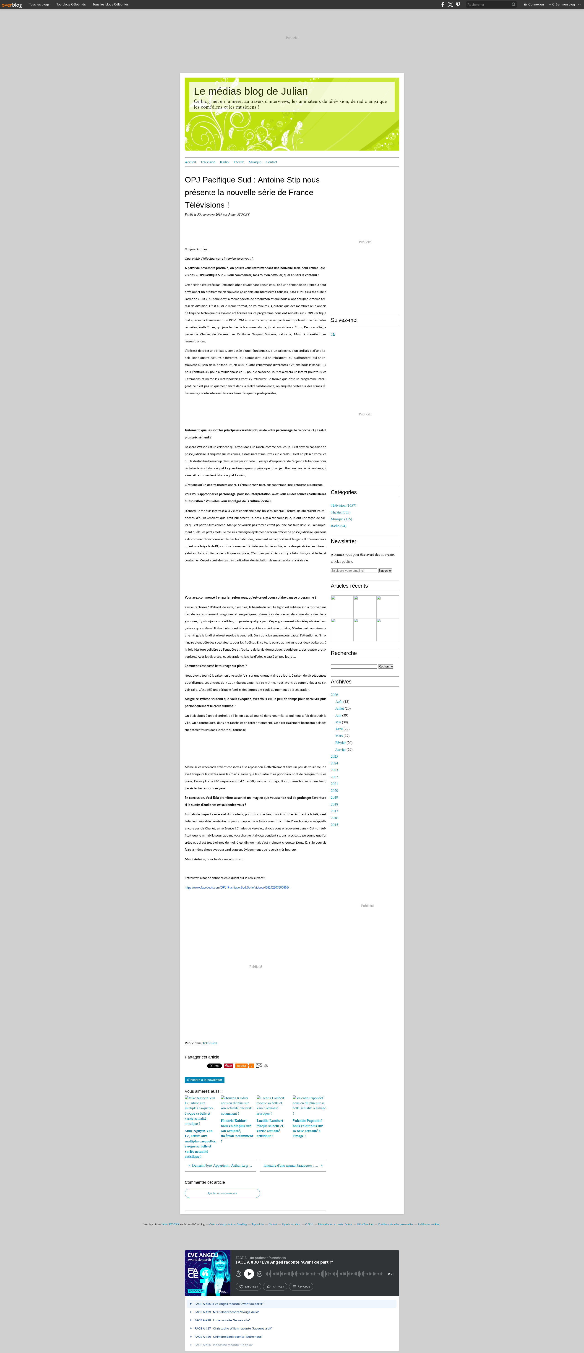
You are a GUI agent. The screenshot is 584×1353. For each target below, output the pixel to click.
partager (278, 1286)
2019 (334, 797)
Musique (255, 161)
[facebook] (443, 4)
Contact (271, 161)
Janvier (340, 749)
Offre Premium (365, 1224)
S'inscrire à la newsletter (204, 1080)
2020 (334, 790)
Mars (339, 735)
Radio (224, 161)
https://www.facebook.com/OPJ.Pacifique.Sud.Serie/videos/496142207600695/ (237, 887)
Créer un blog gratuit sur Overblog (228, 1224)
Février (340, 742)
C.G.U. (309, 1224)
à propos (304, 1286)
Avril (339, 728)
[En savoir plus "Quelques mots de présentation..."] (342, 606)
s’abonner (251, 1286)
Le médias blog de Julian (251, 91)
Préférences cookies (428, 1224)
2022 (334, 776)
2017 (334, 810)
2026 (334, 694)
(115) (341, 518)
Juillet (339, 708)
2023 (334, 769)
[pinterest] (458, 4)
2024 (334, 763)
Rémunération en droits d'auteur (335, 1224)
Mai (338, 722)
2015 (334, 824)
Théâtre (238, 161)
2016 (334, 817)
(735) (340, 512)
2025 (334, 756)
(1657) (343, 505)
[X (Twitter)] (450, 4)
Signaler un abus (291, 1224)
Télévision (208, 161)
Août (338, 701)
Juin (338, 715)
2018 (334, 804)
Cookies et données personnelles (395, 1224)
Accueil (190, 161)
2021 (334, 783)
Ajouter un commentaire (222, 1193)
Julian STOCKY (170, 1224)
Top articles (258, 1224)
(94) (338, 525)
